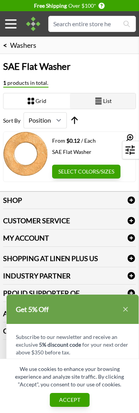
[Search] (126, 24)
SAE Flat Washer (72, 151)
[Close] (125, 309)
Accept (69, 399)
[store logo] (33, 24)
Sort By (11, 120)
